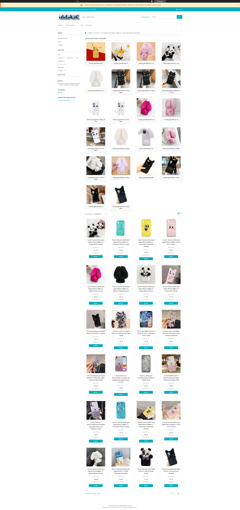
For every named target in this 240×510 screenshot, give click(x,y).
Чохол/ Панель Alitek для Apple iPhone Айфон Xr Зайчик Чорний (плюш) (120, 289)
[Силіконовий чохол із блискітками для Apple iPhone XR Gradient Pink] (171, 363)
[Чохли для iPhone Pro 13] (146, 107)
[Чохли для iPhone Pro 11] (96, 78)
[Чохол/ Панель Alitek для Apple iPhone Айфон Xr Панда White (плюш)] (146, 274)
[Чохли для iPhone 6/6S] (146, 165)
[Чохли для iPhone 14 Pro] (121, 165)
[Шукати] (179, 17)
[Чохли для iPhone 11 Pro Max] (96, 136)
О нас (81, 25)
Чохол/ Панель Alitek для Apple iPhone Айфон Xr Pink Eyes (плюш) (171, 242)
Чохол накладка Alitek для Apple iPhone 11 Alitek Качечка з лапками (121, 471)
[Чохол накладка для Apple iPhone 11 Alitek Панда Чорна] (146, 457)
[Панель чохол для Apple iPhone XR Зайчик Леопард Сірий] (121, 319)
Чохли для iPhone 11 (121, 63)
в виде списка (181, 214)
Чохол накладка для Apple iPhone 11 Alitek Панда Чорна (146, 471)
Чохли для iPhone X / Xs (171, 63)
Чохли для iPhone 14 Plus (120, 148)
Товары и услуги (70, 25)
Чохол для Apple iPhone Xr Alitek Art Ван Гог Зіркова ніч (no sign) (146, 333)
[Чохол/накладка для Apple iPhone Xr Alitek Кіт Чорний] (96, 319)
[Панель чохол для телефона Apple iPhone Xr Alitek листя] (146, 363)
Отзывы (60, 45)
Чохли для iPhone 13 (171, 119)
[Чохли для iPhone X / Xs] (171, 51)
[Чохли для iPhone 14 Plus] (121, 136)
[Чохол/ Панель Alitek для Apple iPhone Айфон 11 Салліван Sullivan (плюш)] (121, 410)
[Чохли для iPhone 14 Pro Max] (96, 165)
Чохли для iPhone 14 (146, 148)
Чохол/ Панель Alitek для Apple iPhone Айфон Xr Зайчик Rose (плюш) (95, 289)
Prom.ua (129, 506)
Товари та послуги (93, 33)
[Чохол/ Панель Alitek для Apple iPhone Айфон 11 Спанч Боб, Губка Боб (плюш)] (146, 410)
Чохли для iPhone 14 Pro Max (96, 178)
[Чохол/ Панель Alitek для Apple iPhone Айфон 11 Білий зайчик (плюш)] (96, 457)
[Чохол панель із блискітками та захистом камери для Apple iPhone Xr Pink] (121, 363)
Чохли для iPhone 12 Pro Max (121, 91)
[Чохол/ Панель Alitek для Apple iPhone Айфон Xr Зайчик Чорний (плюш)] (121, 274)
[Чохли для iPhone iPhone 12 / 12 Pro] (171, 78)
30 (178, 493)
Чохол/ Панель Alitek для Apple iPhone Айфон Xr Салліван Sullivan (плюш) (120, 242)
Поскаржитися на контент (114, 507)
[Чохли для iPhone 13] (171, 107)
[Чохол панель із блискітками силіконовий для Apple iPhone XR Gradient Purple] (96, 410)
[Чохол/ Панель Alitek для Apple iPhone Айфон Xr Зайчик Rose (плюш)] (96, 274)
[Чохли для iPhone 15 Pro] (171, 165)
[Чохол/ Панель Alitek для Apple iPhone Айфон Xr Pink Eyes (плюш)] (171, 228)
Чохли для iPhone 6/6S (146, 177)
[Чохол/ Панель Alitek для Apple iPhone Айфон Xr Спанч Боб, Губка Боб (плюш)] (146, 228)
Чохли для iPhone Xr (96, 63)
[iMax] (69, 20)
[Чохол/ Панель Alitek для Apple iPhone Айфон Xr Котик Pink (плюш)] (171, 274)
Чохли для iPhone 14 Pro (121, 177)
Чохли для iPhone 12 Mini (146, 90)
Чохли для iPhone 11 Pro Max (96, 149)
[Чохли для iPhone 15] (96, 194)
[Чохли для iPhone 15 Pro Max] (121, 194)
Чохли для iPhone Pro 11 (96, 90)
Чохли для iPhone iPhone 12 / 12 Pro (171, 91)
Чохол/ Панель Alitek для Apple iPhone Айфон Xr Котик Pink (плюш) (171, 289)
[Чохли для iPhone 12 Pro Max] (121, 78)
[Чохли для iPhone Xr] (96, 51)
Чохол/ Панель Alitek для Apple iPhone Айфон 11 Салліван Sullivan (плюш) (120, 424)
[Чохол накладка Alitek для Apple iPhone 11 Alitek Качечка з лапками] (121, 457)
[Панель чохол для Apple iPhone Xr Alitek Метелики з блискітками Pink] (171, 319)
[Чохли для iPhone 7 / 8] (146, 51)
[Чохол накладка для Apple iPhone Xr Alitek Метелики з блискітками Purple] (96, 363)
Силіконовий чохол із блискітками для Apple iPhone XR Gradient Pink (171, 378)
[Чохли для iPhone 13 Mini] (171, 136)
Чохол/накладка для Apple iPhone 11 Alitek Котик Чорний (171, 471)
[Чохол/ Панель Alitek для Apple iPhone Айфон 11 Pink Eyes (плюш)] (171, 410)
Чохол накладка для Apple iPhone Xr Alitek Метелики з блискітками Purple (96, 378)
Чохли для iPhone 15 (96, 206)
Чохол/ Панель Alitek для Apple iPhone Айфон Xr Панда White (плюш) (146, 289)
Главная (60, 25)
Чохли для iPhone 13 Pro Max (121, 120)
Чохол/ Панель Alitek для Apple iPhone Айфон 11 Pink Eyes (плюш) (171, 424)
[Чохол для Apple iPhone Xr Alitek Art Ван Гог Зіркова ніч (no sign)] (146, 319)
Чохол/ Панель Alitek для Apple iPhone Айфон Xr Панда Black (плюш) (95, 242)
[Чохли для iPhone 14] (146, 136)
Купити (96, 256)
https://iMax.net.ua (64, 100)
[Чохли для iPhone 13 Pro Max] (121, 107)
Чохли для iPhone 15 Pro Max (121, 207)
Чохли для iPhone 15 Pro (171, 177)
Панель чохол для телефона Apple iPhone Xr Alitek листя (146, 378)
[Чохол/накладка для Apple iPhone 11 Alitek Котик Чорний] (171, 457)
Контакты (89, 25)
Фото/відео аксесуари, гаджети (111, 33)
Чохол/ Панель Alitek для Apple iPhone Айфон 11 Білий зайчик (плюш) (95, 471)
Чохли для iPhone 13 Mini (171, 148)
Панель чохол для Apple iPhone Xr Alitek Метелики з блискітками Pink (171, 333)
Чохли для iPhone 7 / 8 (146, 63)
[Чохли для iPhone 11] (121, 51)
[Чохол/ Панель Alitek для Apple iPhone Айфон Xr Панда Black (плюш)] (96, 228)
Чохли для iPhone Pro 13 (146, 119)
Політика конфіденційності (129, 507)
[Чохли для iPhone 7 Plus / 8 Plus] (96, 107)
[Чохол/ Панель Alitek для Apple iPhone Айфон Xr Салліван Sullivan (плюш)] (121, 228)
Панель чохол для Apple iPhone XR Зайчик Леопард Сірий (121, 333)
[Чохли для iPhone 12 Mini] (146, 78)
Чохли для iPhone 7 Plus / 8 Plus (96, 120)
